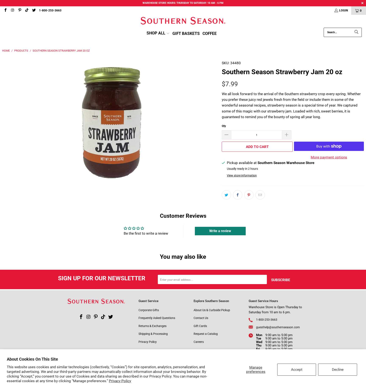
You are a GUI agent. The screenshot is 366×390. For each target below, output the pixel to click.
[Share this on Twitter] (226, 195)
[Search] (356, 32)
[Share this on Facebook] (237, 195)
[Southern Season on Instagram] (12, 10)
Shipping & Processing (153, 333)
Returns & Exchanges (152, 326)
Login (343, 10)
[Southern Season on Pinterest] (19, 10)
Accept (296, 369)
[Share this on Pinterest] (249, 195)
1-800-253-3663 (50, 10)
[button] (158, 33)
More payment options (329, 157)
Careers (199, 341)
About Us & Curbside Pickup (212, 310)
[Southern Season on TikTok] (27, 10)
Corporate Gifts (149, 310)
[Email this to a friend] (260, 195)
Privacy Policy (120, 381)
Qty (224, 125)
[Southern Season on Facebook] (5, 10)
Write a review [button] (220, 231)
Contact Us (201, 318)
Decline (338, 369)
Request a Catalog (206, 333)
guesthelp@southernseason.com (278, 327)
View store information (242, 175)
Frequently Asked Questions (157, 318)
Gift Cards (200, 326)
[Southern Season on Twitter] (34, 10)
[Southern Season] (183, 21)
